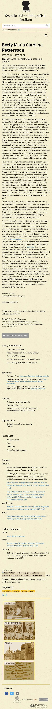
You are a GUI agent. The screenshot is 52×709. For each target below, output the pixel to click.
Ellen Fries (31, 247)
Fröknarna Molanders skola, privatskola (34, 376)
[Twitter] (12, 693)
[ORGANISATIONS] (19, 640)
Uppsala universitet (38, 388)
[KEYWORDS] (19, 680)
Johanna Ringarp (8, 293)
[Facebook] (6, 693)
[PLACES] (19, 660)
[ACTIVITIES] (19, 620)
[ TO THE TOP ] (7, 570)
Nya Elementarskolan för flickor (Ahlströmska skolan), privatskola (27, 381)
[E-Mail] (17, 693)
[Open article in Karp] (4, 594)
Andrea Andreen (16, 239)
